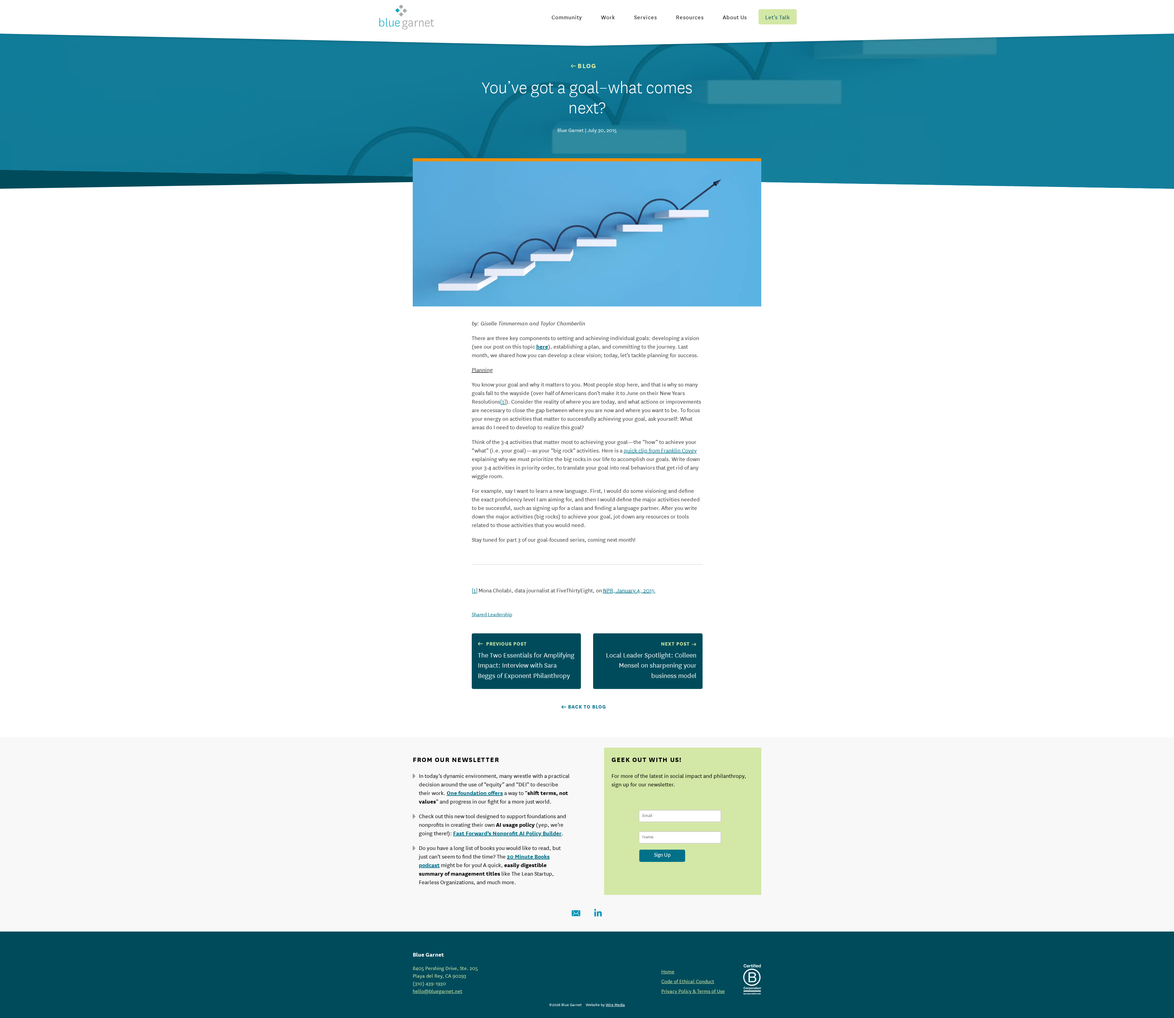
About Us (735, 17)
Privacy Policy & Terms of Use (693, 990)
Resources (690, 17)
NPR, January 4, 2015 (629, 590)
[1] (503, 401)
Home (667, 971)
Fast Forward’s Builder (507, 833)
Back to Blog (587, 706)
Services (645, 17)
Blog (587, 65)
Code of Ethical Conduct (687, 981)
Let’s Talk (777, 17)
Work (608, 17)
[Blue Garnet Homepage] (406, 17)
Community (567, 17)
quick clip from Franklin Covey (660, 450)
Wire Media (615, 1004)
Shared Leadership (492, 614)
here (542, 346)
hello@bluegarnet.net (437, 990)
